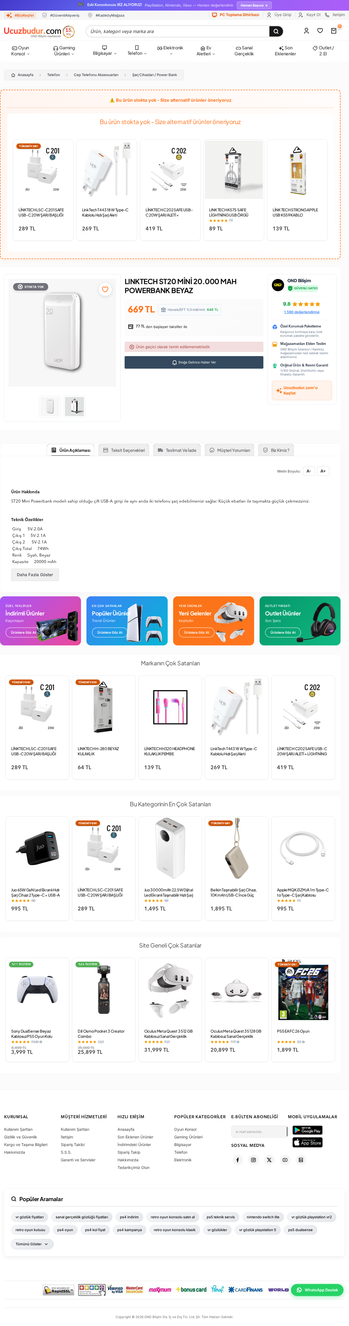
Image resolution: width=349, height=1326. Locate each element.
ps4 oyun (65, 1230)
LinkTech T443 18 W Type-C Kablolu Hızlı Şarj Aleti (105, 212)
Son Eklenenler (285, 50)
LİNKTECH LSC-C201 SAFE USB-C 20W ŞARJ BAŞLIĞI (41, 212)
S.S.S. (66, 1152)
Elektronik (173, 47)
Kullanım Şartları (18, 1129)
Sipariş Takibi (73, 1144)
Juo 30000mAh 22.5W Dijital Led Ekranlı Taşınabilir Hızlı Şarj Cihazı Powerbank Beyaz (168, 895)
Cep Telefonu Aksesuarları (96, 75)
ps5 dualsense (300, 1230)
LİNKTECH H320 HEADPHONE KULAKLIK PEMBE (169, 751)
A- (308, 471)
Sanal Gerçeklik (244, 50)
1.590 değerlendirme (302, 312)
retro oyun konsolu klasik (174, 1230)
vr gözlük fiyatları (30, 1217)
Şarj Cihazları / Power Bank (154, 75)
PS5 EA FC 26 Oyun (293, 1031)
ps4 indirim (129, 1217)
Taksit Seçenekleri (128, 450)
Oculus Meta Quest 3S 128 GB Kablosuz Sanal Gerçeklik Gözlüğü (235, 1036)
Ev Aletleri (204, 50)
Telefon (135, 53)
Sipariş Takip (129, 1152)
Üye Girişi (282, 14)
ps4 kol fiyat (95, 1230)
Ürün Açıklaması (74, 450)
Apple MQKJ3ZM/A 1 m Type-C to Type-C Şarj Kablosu (303, 892)
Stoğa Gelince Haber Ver (196, 362)
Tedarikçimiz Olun (133, 1167)
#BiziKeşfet (24, 15)
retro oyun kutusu (30, 1230)
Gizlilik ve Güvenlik (20, 1137)
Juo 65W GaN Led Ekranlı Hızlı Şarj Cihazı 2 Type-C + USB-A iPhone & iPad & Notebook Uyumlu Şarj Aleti (35, 897)
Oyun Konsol (20, 50)
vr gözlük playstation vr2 (311, 1217)
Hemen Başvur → (254, 5)
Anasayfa (25, 75)
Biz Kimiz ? (280, 450)
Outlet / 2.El (326, 50)
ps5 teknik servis (221, 1217)
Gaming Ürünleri (64, 50)
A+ (323, 471)
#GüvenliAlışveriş (64, 15)
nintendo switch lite (263, 1217)
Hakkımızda (14, 1152)
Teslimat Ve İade (181, 450)
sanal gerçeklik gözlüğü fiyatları (82, 1217)
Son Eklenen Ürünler (135, 1137)
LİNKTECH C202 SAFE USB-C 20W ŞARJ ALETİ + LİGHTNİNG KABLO (169, 214)
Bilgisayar (102, 53)
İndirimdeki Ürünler (134, 1144)
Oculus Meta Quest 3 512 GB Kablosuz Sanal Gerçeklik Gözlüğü (168, 1036)
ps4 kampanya (129, 1230)
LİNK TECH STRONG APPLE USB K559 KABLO (295, 212)
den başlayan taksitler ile (161, 326)
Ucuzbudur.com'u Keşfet (301, 390)
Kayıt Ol (312, 14)
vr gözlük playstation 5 (257, 1230)
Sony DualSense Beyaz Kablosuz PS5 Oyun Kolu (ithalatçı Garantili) (31, 1036)
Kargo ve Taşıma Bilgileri (25, 1144)
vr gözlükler (217, 1230)
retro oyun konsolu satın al (173, 1217)
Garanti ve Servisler (78, 1159)
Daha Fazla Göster (35, 574)
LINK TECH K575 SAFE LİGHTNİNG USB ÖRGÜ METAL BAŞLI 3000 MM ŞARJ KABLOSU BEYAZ (233, 217)
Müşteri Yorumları (233, 450)
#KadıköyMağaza (110, 15)
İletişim (338, 14)
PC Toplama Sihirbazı (239, 14)
